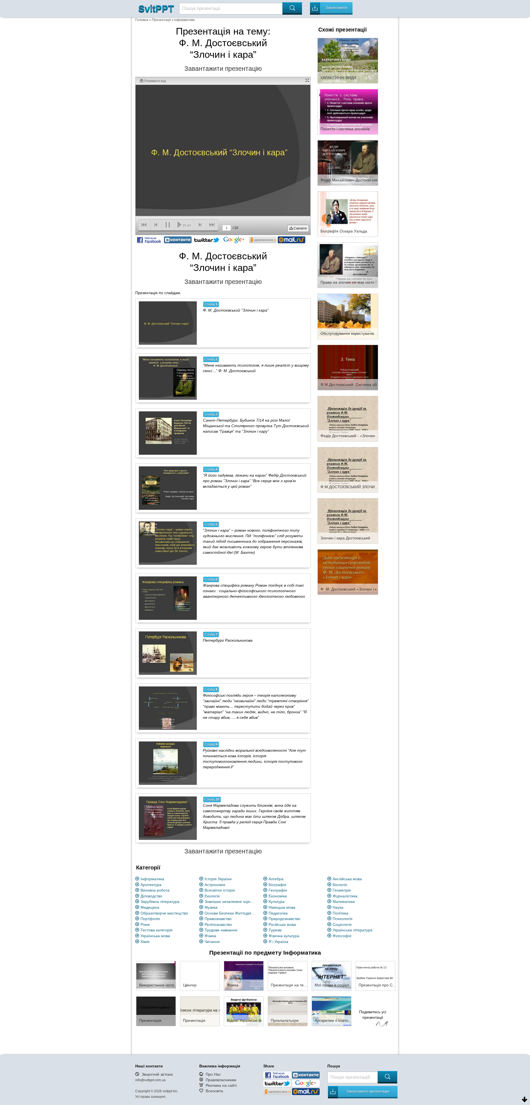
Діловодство (151, 896)
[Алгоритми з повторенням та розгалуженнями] (331, 1011)
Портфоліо (150, 918)
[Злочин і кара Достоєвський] (348, 520)
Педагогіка (278, 913)
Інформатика (152, 879)
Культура (277, 901)
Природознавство (284, 918)
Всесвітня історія (220, 890)
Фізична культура (284, 936)
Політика (340, 913)
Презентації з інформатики (173, 20)
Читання (212, 941)
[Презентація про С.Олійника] (375, 975)
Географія (278, 890)
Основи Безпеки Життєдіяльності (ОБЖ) (231, 913)
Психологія (343, 918)
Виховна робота (155, 890)
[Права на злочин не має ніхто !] (348, 265)
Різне (145, 924)
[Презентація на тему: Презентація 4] (287, 975)
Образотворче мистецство (164, 913)
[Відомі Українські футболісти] (243, 1011)
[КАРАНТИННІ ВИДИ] (348, 60)
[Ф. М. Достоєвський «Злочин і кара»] (348, 572)
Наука (338, 907)
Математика (344, 901)
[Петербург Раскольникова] (168, 653)
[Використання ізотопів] (156, 975)
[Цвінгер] (199, 975)
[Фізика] (243, 975)
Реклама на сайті (221, 1085)
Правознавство (218, 918)
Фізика (210, 936)
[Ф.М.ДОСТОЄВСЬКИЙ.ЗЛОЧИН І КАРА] (348, 469)
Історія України (218, 879)
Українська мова (155, 936)
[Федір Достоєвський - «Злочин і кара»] (348, 418)
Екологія (212, 896)
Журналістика (345, 896)
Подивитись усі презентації (372, 1015)
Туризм (275, 930)
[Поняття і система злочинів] (348, 111)
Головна (141, 20)
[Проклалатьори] (287, 1011)
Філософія (342, 936)
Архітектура (151, 884)
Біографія (277, 884)
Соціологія (342, 924)
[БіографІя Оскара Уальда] (348, 213)
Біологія (340, 884)
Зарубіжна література (160, 901)
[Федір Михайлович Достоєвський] (348, 162)
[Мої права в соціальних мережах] (331, 975)
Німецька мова (282, 907)
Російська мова (282, 924)
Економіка (278, 896)
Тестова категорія (157, 930)
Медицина (150, 907)
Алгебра (276, 879)
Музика (211, 907)
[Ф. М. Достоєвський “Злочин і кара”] (168, 323)
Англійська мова (347, 879)
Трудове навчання (221, 930)
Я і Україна (278, 941)
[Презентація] (156, 1011)
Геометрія (342, 890)
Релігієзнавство (218, 924)
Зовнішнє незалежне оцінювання (231, 901)
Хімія (145, 941)
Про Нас (213, 1074)
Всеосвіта (214, 1091)
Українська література (352, 930)
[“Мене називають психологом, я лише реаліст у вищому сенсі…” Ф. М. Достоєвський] (168, 378)
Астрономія (215, 884)
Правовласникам (221, 1080)
